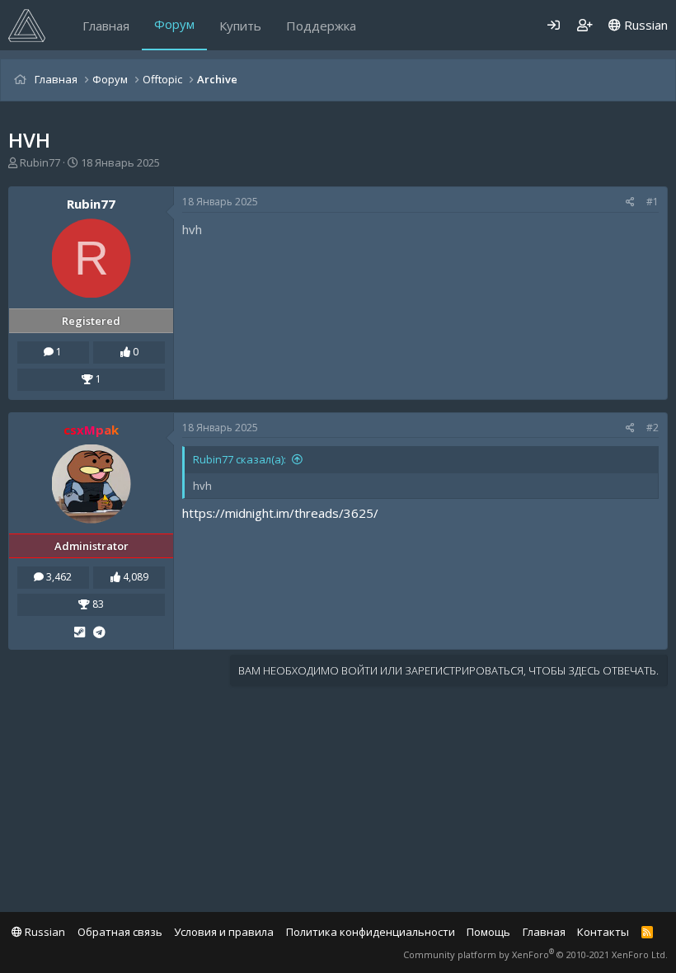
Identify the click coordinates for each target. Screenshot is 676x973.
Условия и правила (224, 931)
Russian (644, 24)
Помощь (488, 931)
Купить (240, 25)
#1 (652, 202)
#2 (652, 428)
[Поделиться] (630, 202)
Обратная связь (119, 931)
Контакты (603, 931)
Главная (105, 25)
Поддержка (321, 25)
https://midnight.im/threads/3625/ (280, 513)
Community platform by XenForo (535, 954)
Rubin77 (40, 162)
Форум (174, 24)
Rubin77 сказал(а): (239, 459)
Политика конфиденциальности (370, 931)
